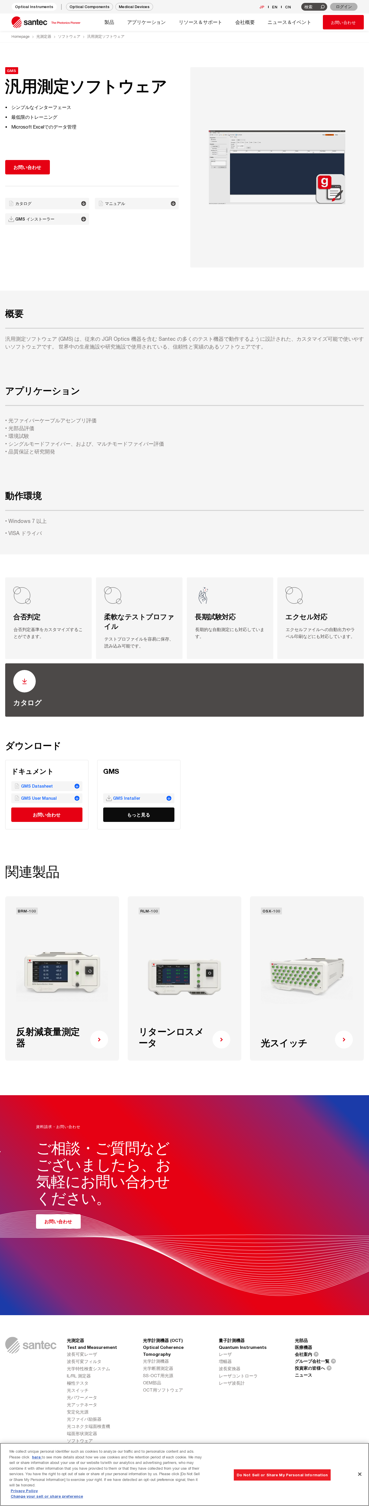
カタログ (27, 703)
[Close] (359, 1474)
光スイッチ (284, 1042)
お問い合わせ (343, 22)
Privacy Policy (24, 1490)
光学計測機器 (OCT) (163, 1340)
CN (288, 7)
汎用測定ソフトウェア (106, 36)
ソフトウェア (69, 36)
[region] (184, 1474)
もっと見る (138, 814)
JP (262, 7)
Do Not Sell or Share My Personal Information (282, 1474)
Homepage (21, 36)
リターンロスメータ (171, 1037)
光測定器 (43, 36)
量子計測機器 (232, 1340)
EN (275, 7)
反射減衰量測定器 (48, 1037)
